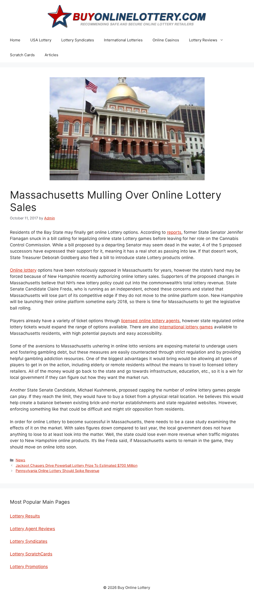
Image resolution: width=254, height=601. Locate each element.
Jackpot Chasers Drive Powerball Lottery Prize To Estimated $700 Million (76, 465)
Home (15, 40)
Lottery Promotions (29, 566)
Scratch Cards (22, 54)
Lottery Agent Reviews (32, 528)
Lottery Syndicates (77, 40)
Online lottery (23, 270)
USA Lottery (40, 40)
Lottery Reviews (203, 40)
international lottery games (186, 326)
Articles (51, 54)
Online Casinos (166, 40)
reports (174, 232)
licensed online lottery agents (150, 320)
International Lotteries (123, 40)
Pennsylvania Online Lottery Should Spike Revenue (57, 471)
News (20, 460)
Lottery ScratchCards (31, 553)
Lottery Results (25, 516)
